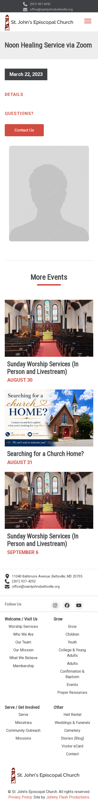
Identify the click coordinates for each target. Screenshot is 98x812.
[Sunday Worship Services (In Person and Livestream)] (49, 343)
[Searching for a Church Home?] (49, 429)
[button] (55, 605)
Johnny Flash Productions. (68, 797)
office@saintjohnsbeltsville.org (51, 9)
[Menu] (87, 21)
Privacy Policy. (20, 797)
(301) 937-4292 (40, 4)
